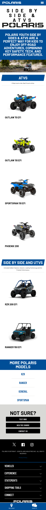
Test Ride (23, 419)
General (23, 391)
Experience (11, 473)
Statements (11, 480)
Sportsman (23, 400)
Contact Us (23, 431)
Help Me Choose (23, 425)
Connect (9, 495)
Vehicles (9, 466)
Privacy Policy (23, 457)
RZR (23, 374)
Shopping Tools (13, 487)
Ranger (23, 383)
